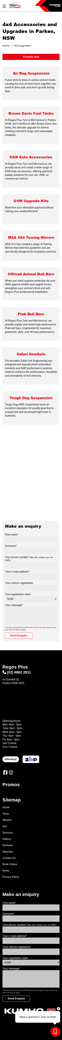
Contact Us (9, 858)
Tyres (5, 813)
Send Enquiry (18, 635)
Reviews (7, 845)
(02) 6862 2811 (19, 672)
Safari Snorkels (31, 353)
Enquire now (31, 56)
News (5, 870)
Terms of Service (14, 630)
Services (7, 832)
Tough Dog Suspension (31, 397)
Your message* (14, 605)
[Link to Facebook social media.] (5, 772)
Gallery (6, 839)
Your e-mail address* (17, 571)
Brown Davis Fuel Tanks (31, 113)
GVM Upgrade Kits (31, 200)
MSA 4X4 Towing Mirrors (31, 237)
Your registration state (17, 594)
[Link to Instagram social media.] (10, 772)
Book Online (9, 864)
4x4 (4, 826)
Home (6, 807)
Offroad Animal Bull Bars (31, 273)
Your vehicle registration (19, 583)
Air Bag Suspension (31, 73)
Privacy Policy (51, 627)
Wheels (6, 820)
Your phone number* (29, 924)
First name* (11, 534)
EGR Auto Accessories (31, 157)
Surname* (11, 545)
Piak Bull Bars (31, 313)
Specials (7, 851)
